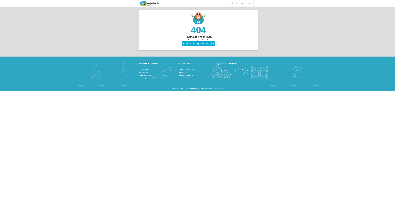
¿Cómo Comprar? (144, 69)
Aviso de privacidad (144, 72)
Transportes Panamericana (186, 69)
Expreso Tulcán (182, 72)
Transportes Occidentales (185, 75)
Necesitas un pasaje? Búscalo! (199, 43)
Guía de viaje (234, 3)
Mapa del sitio (143, 79)
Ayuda (242, 3)
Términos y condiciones (145, 75)
